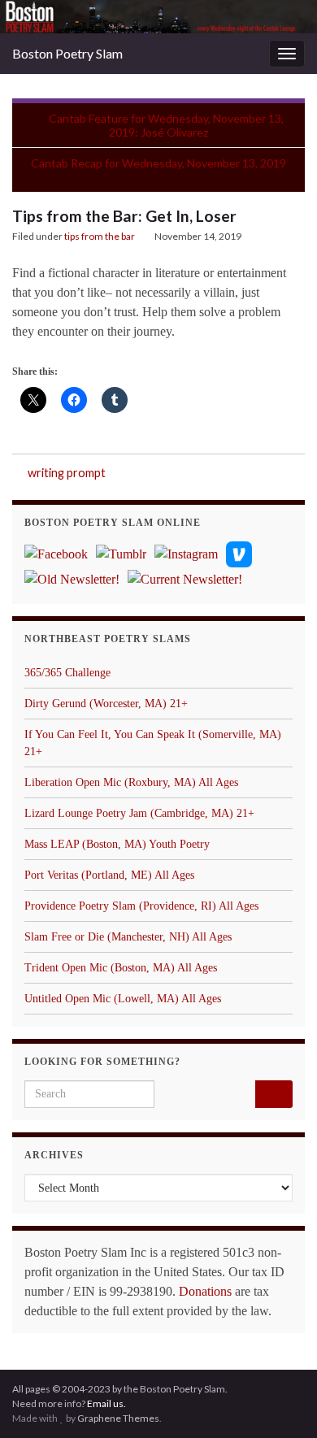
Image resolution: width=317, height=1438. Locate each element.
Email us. (106, 1403)
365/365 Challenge (67, 673)
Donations (205, 1291)
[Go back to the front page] (158, 16)
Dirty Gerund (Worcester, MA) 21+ (106, 703)
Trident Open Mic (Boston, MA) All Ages (120, 968)
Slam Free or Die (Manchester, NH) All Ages (128, 937)
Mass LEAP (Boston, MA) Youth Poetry (117, 844)
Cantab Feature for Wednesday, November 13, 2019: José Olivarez (166, 125)
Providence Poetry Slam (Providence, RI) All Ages (141, 906)
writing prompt (67, 473)
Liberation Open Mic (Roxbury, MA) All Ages (131, 782)
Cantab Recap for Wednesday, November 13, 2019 (158, 163)
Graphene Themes (118, 1418)
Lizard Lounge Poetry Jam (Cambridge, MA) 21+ (139, 813)
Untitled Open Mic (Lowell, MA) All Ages (122, 999)
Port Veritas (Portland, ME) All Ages (109, 875)
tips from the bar (99, 236)
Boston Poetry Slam (67, 53)
